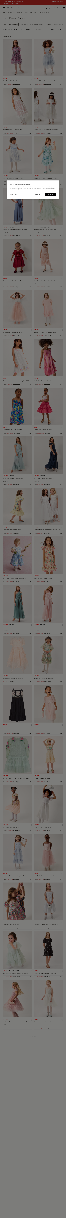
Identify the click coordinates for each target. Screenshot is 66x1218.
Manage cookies (13, 194)
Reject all (37, 194)
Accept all (50, 194)
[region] (33, 189)
